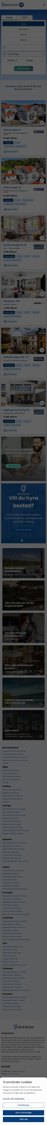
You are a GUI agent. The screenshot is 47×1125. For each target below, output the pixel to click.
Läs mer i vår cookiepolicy (13, 1098)
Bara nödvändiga (24, 1112)
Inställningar (23, 1105)
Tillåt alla (23, 1119)
